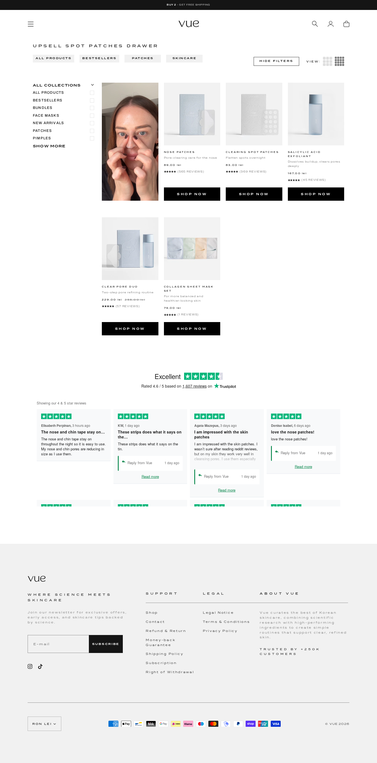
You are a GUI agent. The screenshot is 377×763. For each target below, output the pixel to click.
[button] (174, 597)
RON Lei (42, 724)
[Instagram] (30, 666)
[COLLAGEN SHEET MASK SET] (192, 248)
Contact (155, 622)
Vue (334, 724)
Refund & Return (166, 631)
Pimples (42, 138)
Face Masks (46, 115)
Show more (49, 146)
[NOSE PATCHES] (192, 114)
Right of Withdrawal (170, 672)
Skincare (184, 58)
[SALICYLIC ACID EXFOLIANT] (316, 114)
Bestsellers (99, 58)
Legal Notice (218, 613)
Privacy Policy (220, 631)
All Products (53, 58)
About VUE (280, 593)
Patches (143, 58)
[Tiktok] (40, 666)
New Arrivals (48, 123)
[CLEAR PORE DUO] (130, 248)
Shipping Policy (165, 654)
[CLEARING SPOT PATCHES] (254, 114)
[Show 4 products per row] (339, 61)
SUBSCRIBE (106, 644)
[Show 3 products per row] (327, 61)
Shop (152, 613)
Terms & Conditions (226, 622)
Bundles (42, 108)
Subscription (161, 663)
